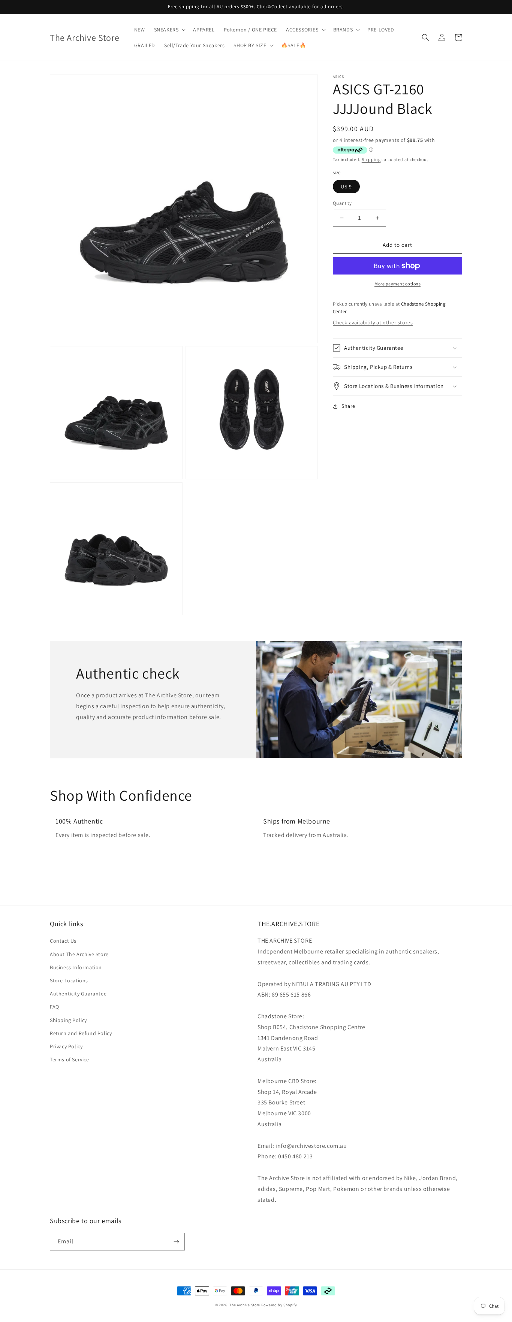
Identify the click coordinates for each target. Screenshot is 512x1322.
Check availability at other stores (373, 322)
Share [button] (348, 406)
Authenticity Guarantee (78, 993)
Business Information (76, 967)
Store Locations (69, 980)
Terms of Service (69, 1059)
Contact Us (63, 940)
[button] (169, 29)
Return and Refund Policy (81, 1033)
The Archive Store (244, 1305)
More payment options (397, 283)
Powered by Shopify (279, 1305)
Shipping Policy (68, 1020)
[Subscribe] (176, 1241)
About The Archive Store (79, 954)
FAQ (54, 1006)
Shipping (371, 159)
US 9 (346, 186)
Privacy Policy (66, 1046)
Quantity (342, 203)
